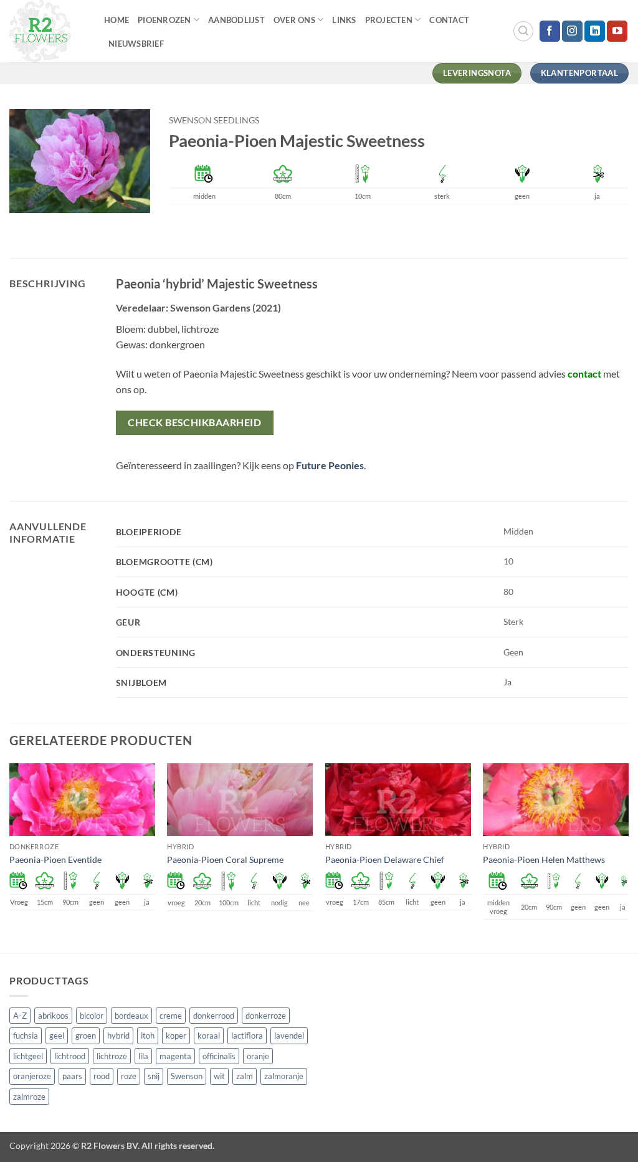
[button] (523, 31)
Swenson (186, 1076)
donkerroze (265, 1016)
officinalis (219, 1056)
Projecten (388, 20)
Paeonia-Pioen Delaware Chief (384, 859)
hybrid (118, 1036)
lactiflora (247, 1036)
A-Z (20, 1016)
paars (72, 1076)
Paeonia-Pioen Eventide (55, 859)
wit (219, 1076)
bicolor (91, 1016)
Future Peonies (330, 465)
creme (171, 1016)
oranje (258, 1056)
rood (101, 1076)
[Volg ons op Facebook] (550, 31)
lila (143, 1056)
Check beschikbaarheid (194, 422)
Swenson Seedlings (214, 120)
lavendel (289, 1036)
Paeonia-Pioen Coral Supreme (225, 859)
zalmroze (29, 1097)
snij (154, 1076)
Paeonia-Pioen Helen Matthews (544, 859)
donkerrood (213, 1016)
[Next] (628, 857)
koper (176, 1036)
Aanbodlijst (236, 20)
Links (344, 20)
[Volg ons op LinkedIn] (594, 31)
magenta (175, 1056)
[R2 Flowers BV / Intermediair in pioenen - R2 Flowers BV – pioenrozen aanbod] (47, 31)
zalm (244, 1076)
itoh (148, 1036)
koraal (209, 1036)
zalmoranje (283, 1076)
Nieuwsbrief (136, 44)
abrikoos (53, 1016)
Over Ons (294, 20)
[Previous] (10, 857)
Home (116, 20)
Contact (449, 20)
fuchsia (25, 1036)
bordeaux (131, 1016)
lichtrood (69, 1056)
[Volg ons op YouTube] (617, 31)
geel (56, 1036)
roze (128, 1076)
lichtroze (112, 1056)
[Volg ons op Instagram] (572, 31)
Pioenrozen (164, 20)
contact (584, 373)
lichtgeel (28, 1056)
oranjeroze (32, 1076)
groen (85, 1036)
